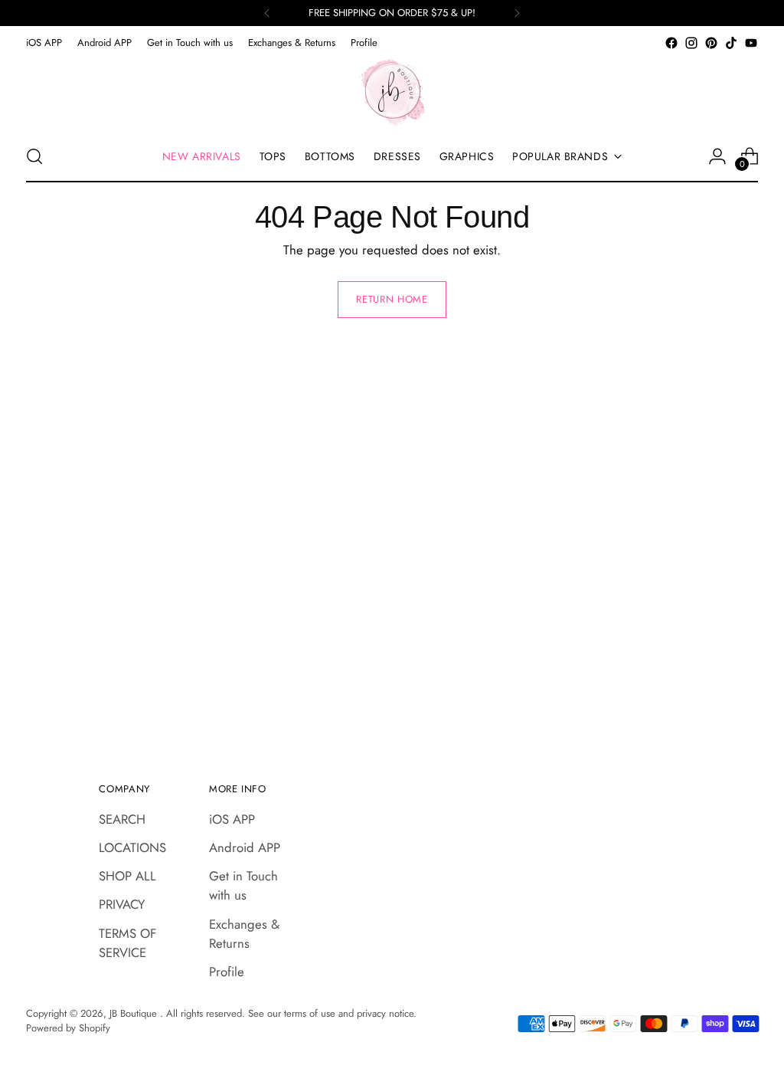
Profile (226, 971)
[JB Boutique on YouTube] (751, 43)
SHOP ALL (127, 876)
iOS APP (232, 819)
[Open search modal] (34, 156)
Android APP (244, 847)
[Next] (517, 13)
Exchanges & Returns (244, 933)
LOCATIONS (132, 847)
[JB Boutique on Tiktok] (731, 43)
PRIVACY (122, 904)
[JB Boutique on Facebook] (671, 43)
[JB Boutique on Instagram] (691, 43)
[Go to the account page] (717, 156)
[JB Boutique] (392, 92)
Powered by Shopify (68, 1028)
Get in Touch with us (243, 885)
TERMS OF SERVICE (127, 943)
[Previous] (267, 13)
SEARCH (122, 819)
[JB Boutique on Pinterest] (711, 43)
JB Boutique (134, 1013)
